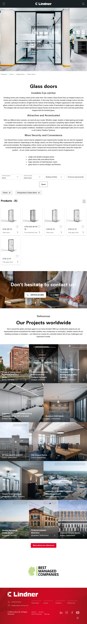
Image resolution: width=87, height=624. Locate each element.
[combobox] (11, 177)
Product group (6, 175)
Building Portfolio (51, 177)
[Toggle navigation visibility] (4, 4)
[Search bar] (83, 4)
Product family (28, 175)
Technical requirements (75, 177)
